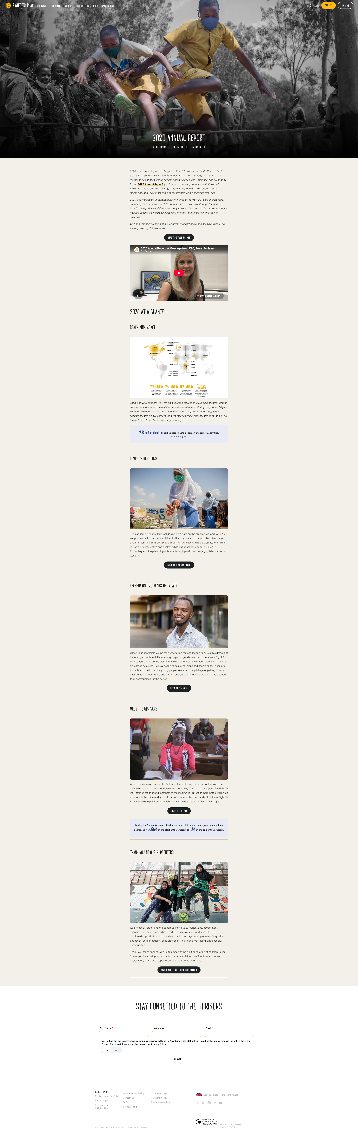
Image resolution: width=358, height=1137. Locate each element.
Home (20, 5)
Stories (80, 6)
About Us (68, 6)
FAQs (125, 1102)
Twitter (203, 1102)
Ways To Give (108, 6)
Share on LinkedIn (197, 147)
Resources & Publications (101, 1106)
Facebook (197, 1102)
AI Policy (129, 1127)
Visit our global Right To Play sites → (222, 1095)
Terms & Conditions (140, 1127)
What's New (92, 6)
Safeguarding (130, 1106)
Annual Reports (103, 1100)
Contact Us (128, 1097)
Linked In (214, 1102)
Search (316, 5)
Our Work (55, 6)
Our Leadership (159, 1093)
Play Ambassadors (160, 1102)
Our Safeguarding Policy (107, 1096)
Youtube (220, 1102)
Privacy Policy (120, 1127)
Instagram (209, 1102)
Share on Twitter (179, 147)
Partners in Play (159, 1097)
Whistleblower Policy (133, 1093)
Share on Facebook (161, 147)
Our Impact (42, 6)
